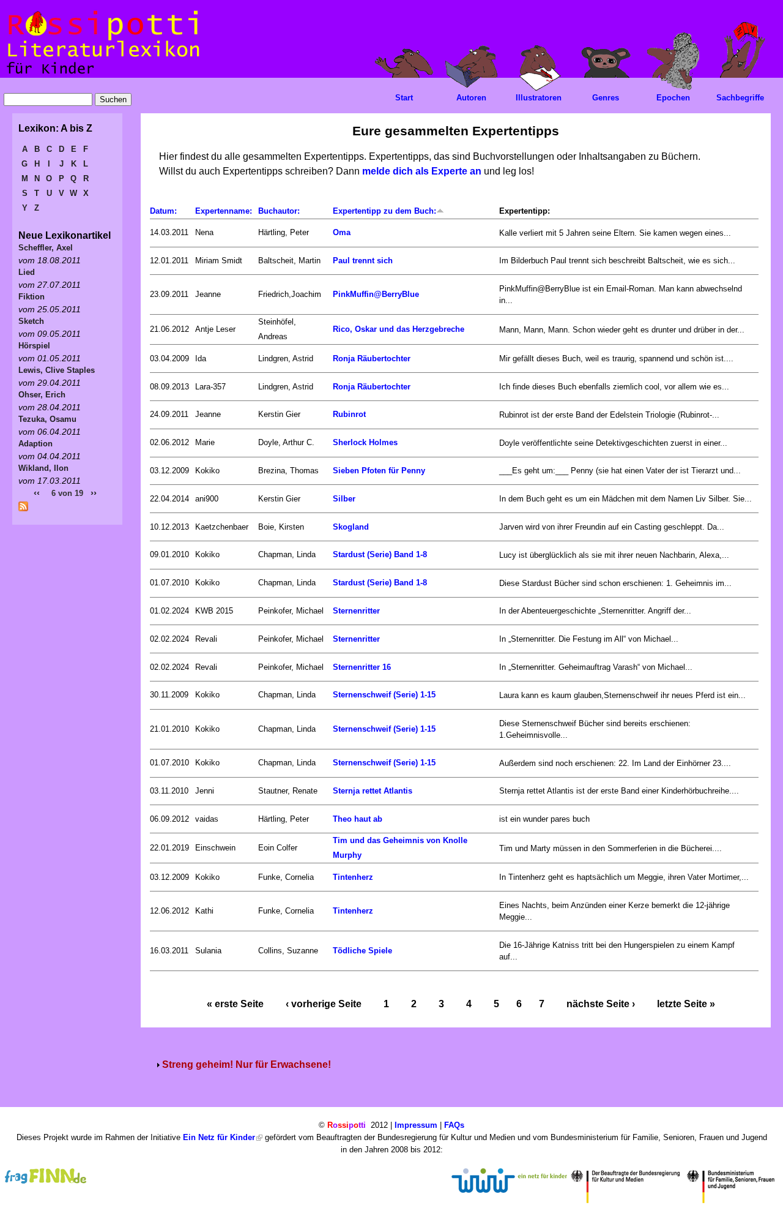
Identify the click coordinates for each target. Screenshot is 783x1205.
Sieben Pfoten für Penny (379, 470)
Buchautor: (279, 211)
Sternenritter (356, 610)
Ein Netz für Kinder (219, 1137)
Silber (344, 498)
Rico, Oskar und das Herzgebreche (398, 329)
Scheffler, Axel (45, 247)
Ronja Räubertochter (371, 358)
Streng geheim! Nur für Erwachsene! (246, 1064)
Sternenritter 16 (362, 667)
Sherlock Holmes (365, 442)
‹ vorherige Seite (324, 1004)
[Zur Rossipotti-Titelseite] (102, 74)
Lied (26, 272)
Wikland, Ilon (43, 468)
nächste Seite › (600, 1004)
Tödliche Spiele (362, 950)
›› (94, 492)
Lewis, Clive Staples (56, 370)
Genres (605, 97)
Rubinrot (349, 414)
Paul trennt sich (363, 260)
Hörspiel (34, 345)
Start (404, 97)
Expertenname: (223, 211)
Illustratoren (539, 97)
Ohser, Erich (41, 394)
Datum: (163, 211)
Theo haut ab (357, 819)
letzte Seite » (686, 1004)
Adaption (35, 443)
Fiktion (31, 296)
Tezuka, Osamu (47, 419)
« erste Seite (235, 1004)
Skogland (351, 526)
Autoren (471, 97)
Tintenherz (353, 877)
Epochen (673, 97)
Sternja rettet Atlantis (372, 790)
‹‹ (37, 492)
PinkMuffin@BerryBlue (376, 294)
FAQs (454, 1125)
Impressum (416, 1125)
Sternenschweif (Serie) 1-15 (384, 694)
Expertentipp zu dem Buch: (384, 211)
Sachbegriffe (740, 97)
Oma (342, 232)
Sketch (31, 321)
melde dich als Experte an (421, 171)
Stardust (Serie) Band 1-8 (380, 554)
